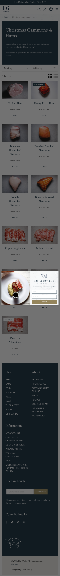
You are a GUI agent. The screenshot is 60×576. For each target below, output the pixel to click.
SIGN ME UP (44, 301)
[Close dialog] (56, 273)
